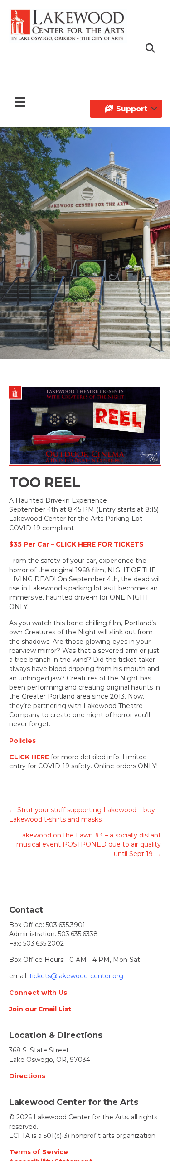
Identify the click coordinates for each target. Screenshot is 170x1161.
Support (130, 109)
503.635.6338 (78, 934)
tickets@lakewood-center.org (75, 976)
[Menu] (20, 101)
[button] (151, 48)
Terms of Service (38, 1152)
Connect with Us (38, 993)
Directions (27, 1076)
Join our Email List (40, 1009)
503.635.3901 (65, 925)
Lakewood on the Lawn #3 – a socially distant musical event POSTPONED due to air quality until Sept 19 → (88, 844)
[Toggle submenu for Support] (154, 108)
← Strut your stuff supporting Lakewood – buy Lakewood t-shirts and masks (82, 814)
